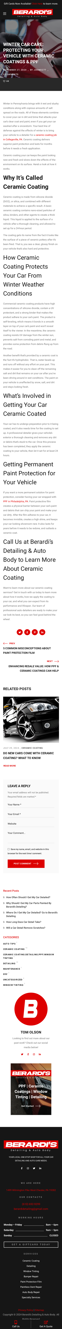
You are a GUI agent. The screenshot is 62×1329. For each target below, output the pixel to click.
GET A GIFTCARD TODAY (31, 1244)
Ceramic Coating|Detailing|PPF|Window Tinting (28, 956)
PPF (6, 974)
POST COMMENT (22, 863)
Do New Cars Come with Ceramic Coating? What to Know (28, 755)
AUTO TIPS (10, 943)
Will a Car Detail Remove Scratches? (25, 928)
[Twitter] (34, 1168)
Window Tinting (14, 984)
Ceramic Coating (14, 36)
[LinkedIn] (40, 1168)
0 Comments (11, 74)
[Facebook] (21, 1168)
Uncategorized (13, 979)
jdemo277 (40, 69)
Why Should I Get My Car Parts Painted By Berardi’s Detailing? (28, 905)
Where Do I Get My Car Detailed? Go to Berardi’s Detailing (31, 914)
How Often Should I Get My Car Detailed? (28, 897)
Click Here (37, 4)
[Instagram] (28, 1168)
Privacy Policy (25, 1310)
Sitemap (39, 1310)
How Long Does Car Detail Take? (24, 922)
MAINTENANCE (12, 968)
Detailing (10, 963)
